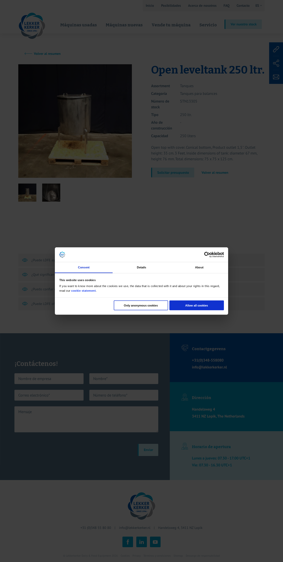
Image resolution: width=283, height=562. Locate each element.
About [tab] (199, 267)
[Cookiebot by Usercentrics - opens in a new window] (207, 255)
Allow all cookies (196, 305)
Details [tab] (141, 267)
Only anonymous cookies (141, 305)
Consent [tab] (84, 267)
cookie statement (83, 290)
